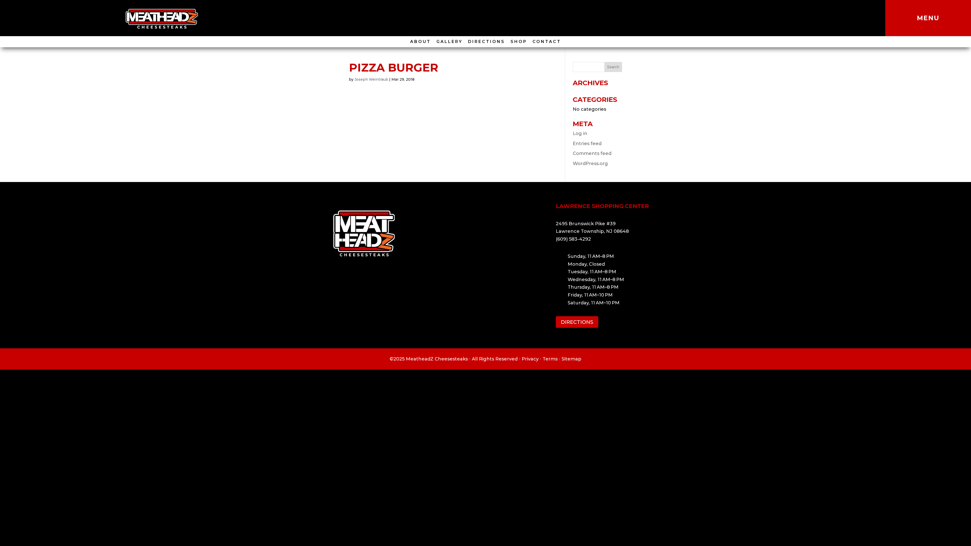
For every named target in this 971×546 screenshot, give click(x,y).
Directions (486, 42)
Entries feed (587, 143)
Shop (519, 42)
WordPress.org (590, 163)
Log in (580, 133)
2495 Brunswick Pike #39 (586, 223)
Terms (550, 359)
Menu (928, 18)
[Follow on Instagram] (479, 18)
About (420, 42)
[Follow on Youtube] (502, 18)
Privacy (530, 359)
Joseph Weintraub (371, 79)
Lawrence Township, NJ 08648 (592, 231)
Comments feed (592, 153)
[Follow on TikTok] (468, 18)
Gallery (449, 42)
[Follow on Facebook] (491, 18)
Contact (547, 42)
